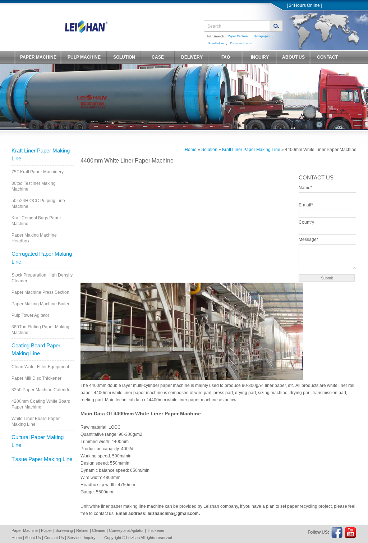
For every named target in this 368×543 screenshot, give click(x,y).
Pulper (46, 530)
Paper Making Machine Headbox (34, 238)
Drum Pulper (216, 43)
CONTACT (327, 57)
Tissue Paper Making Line (42, 459)
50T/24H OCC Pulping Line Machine (38, 203)
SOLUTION (124, 57)
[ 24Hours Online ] (304, 5)
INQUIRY (260, 57)
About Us (33, 537)
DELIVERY (192, 57)
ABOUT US (293, 57)
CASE (158, 57)
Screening (64, 530)
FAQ (225, 57)
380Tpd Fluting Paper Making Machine (40, 329)
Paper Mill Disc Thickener (36, 378)
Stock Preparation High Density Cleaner (42, 278)
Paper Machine (238, 36)
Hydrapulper (262, 36)
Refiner (82, 530)
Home (191, 149)
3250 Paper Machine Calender (42, 389)
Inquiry (90, 537)
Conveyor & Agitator (126, 530)
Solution (209, 149)
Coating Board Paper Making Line (36, 349)
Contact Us (54, 537)
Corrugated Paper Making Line (42, 258)
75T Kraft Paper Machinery (38, 171)
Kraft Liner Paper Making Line (41, 154)
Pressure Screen (241, 43)
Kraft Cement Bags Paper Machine (36, 220)
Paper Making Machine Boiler (40, 303)
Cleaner (99, 530)
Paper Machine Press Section (40, 292)
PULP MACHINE (84, 57)
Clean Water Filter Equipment (40, 366)
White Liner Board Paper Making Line (36, 421)
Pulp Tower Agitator (30, 315)
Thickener (156, 530)
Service (73, 537)
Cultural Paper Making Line (38, 441)
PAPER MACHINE (38, 57)
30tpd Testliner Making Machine (34, 186)
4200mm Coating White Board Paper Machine (41, 404)
